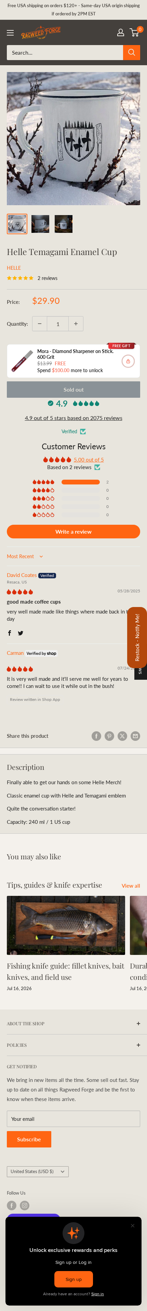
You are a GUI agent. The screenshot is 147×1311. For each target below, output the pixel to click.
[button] (44, 482)
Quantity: (17, 324)
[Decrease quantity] (39, 323)
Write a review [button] (73, 531)
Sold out (74, 389)
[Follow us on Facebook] (11, 1205)
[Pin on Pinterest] (109, 736)
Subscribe (29, 1139)
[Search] (131, 52)
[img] (20, 592)
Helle (14, 268)
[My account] (120, 32)
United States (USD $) (32, 1171)
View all (131, 886)
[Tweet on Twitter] (122, 736)
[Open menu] (10, 33)
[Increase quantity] (76, 323)
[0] (134, 32)
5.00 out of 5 (89, 459)
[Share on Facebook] (96, 736)
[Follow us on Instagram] (24, 1205)
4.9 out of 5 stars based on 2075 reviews (73, 417)
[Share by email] (135, 736)
